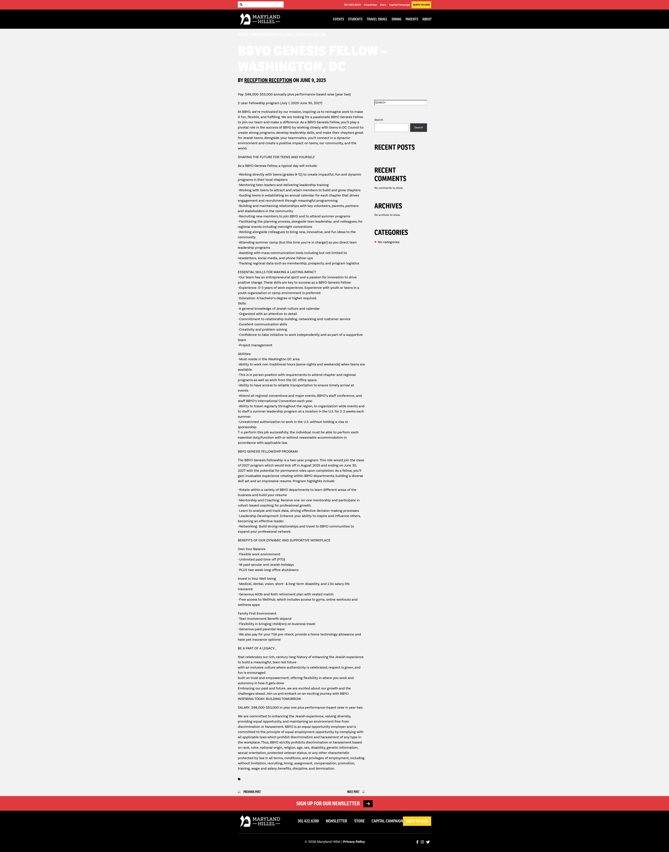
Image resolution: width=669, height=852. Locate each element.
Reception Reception (268, 80)
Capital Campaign (399, 4)
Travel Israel (377, 19)
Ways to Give (421, 4)
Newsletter (370, 4)
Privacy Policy (354, 841)
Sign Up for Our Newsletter (328, 803)
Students (355, 19)
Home (243, 34)
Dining (396, 19)
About (427, 19)
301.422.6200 (352, 4)
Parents (412, 19)
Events (338, 19)
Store (383, 4)
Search (378, 119)
